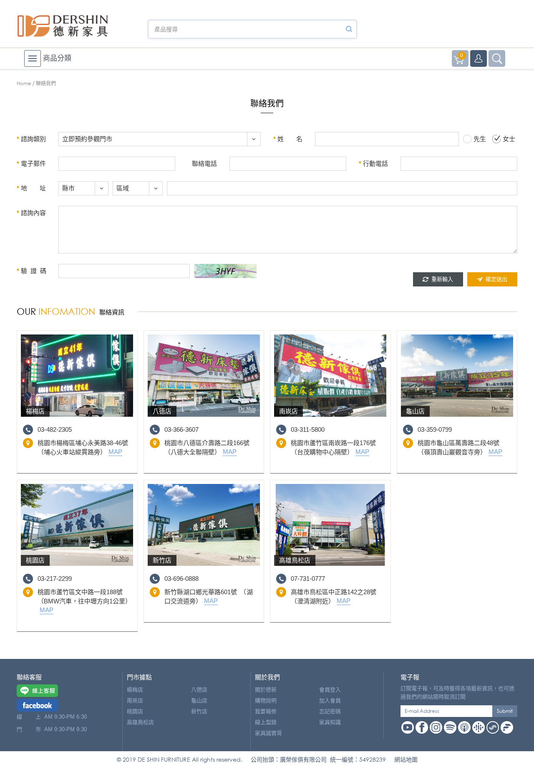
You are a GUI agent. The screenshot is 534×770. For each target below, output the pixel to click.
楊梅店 (135, 689)
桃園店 (135, 711)
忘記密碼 (330, 711)
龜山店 (199, 700)
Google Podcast (478, 727)
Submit (505, 710)
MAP (115, 451)
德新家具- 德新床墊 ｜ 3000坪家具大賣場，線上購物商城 (62, 25)
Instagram (436, 727)
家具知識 (330, 722)
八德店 (199, 689)
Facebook (422, 727)
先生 (480, 138)
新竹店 (199, 711)
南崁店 (135, 700)
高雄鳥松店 (140, 722)
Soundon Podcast (492, 727)
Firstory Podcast (507, 727)
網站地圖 (406, 759)
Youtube (407, 727)
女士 (509, 138)
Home (24, 83)
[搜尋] (349, 29)
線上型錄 (266, 722)
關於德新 (266, 689)
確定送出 (496, 279)
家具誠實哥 (268, 733)
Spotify (450, 727)
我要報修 (266, 711)
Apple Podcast (464, 727)
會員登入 (330, 689)
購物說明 (266, 700)
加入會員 (330, 700)
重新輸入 (442, 279)
